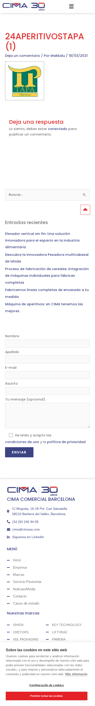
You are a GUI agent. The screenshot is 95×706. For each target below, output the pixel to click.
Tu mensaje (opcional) (25, 399)
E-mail (11, 367)
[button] (71, 6)
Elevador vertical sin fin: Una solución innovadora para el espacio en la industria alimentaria (42, 240)
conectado (57, 129)
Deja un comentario (22, 55)
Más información (76, 674)
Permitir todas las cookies (46, 695)
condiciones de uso (22, 442)
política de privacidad (66, 442)
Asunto (11, 383)
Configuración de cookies (46, 685)
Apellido (12, 352)
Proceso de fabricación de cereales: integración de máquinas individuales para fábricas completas (47, 276)
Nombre (12, 336)
